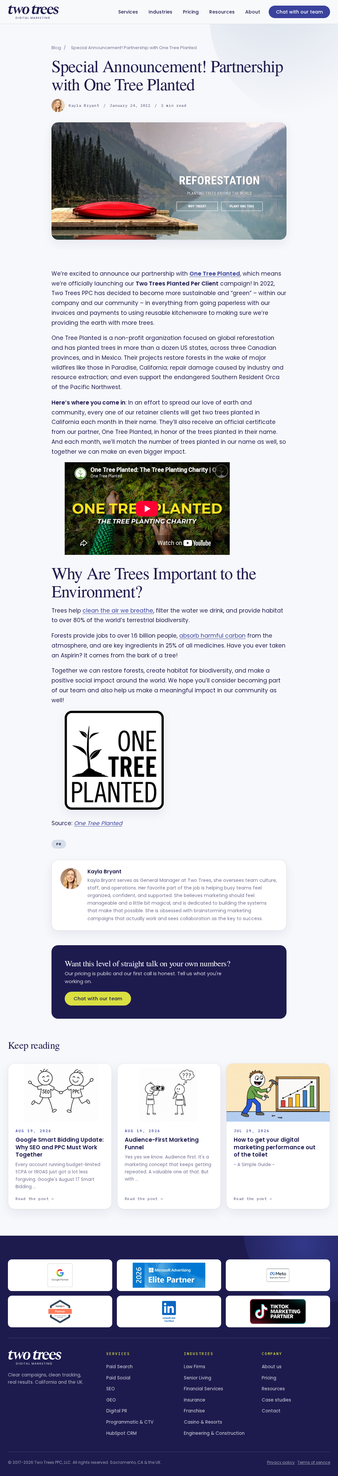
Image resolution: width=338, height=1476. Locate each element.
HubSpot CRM (121, 1433)
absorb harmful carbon (212, 636)
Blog (56, 48)
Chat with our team (299, 12)
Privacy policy (281, 1462)
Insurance (194, 1400)
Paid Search (119, 1367)
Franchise (194, 1411)
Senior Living (197, 1378)
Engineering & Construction (214, 1433)
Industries (160, 12)
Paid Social (118, 1378)
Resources (222, 12)
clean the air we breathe (118, 611)
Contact (271, 1411)
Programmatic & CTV (129, 1422)
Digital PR (116, 1411)
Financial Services (203, 1389)
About (252, 12)
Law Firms (194, 1367)
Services (128, 12)
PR (58, 844)
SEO (110, 1389)
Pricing (191, 12)
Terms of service (313, 1462)
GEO (111, 1400)
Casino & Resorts (203, 1422)
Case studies (276, 1400)
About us (272, 1367)
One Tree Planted (214, 274)
